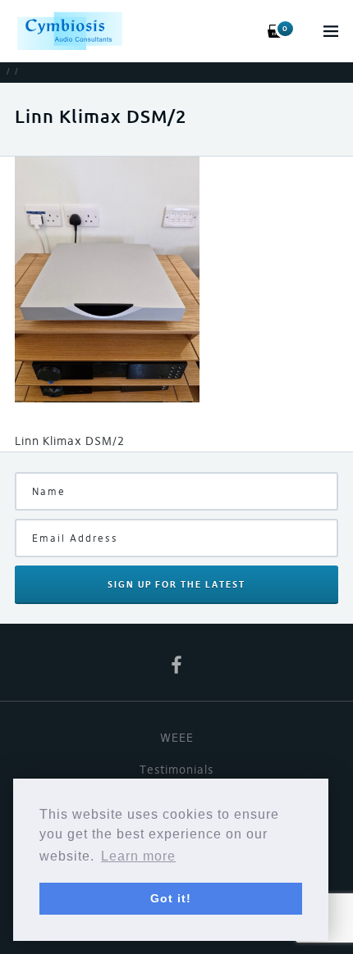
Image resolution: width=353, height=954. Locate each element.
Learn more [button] (138, 856)
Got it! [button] (170, 898)
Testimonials (176, 769)
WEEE (177, 737)
